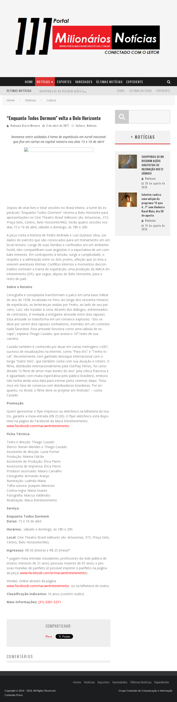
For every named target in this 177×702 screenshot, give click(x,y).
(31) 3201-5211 (49, 602)
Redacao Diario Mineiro (25, 125)
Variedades (83, 81)
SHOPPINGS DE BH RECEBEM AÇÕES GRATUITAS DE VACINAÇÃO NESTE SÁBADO (85, 91)
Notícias (43, 81)
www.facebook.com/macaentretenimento (38, 426)
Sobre (121, 91)
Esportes (64, 81)
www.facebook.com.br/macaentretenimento (53, 573)
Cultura (80, 125)
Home (29, 81)
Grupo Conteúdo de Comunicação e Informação (145, 690)
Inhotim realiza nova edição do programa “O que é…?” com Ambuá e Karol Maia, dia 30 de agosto (153, 205)
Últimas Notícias (109, 81)
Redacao (150, 178)
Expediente (134, 81)
